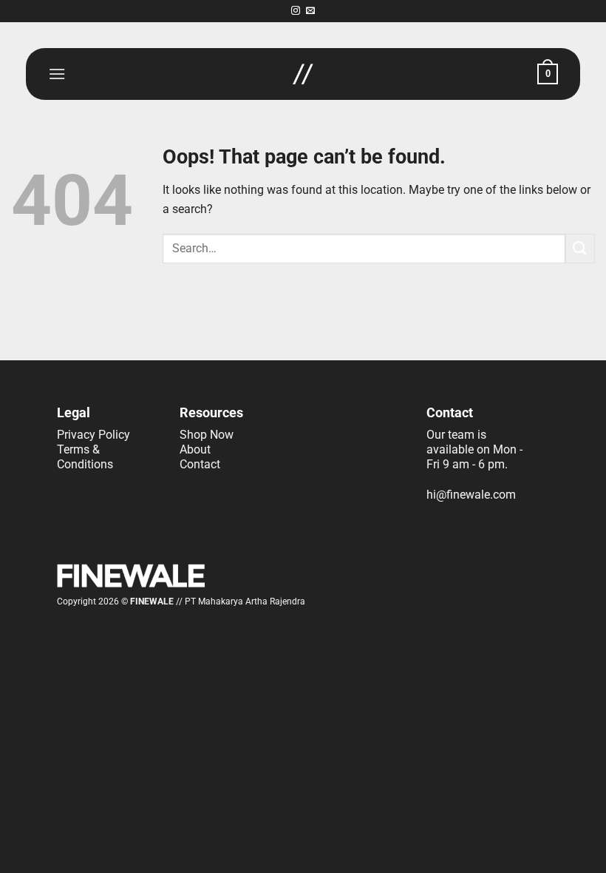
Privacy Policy (93, 435)
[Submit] (580, 248)
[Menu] (57, 73)
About (195, 449)
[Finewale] (303, 74)
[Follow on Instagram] (295, 11)
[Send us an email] (310, 11)
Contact (200, 464)
